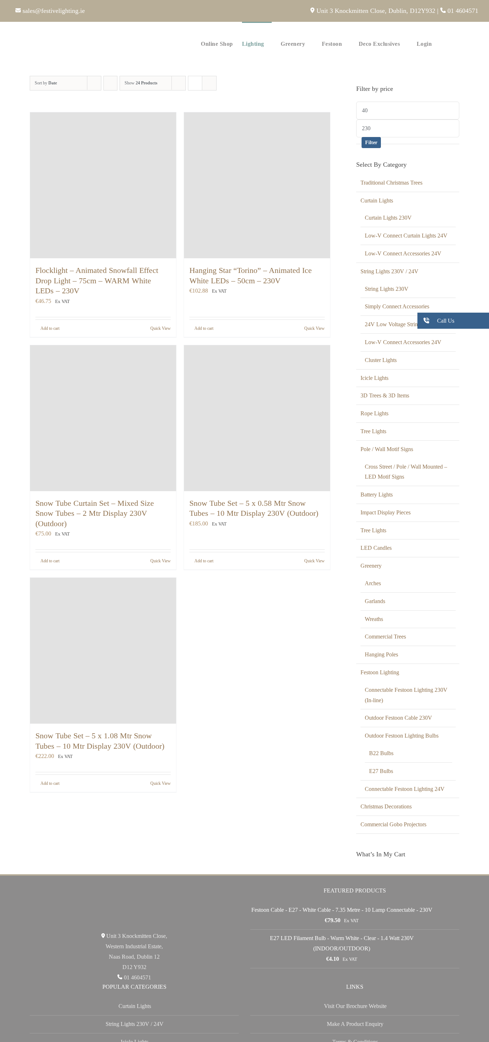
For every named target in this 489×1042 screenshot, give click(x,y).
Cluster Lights (381, 360)
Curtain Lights (376, 200)
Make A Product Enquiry (355, 1024)
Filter (371, 142)
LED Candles (376, 548)
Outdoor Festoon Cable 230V (398, 718)
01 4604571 (462, 10)
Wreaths (374, 619)
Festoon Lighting (379, 672)
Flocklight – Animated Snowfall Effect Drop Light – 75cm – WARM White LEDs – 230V (96, 280)
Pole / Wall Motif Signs (386, 449)
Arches (373, 583)
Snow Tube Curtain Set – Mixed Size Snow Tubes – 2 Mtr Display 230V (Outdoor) (94, 513)
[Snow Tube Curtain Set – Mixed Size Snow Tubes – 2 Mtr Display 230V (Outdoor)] (103, 418)
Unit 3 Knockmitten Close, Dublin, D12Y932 (375, 10)
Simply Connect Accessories (397, 306)
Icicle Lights (374, 378)
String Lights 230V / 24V (389, 271)
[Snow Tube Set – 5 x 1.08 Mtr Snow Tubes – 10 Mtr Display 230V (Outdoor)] (103, 651)
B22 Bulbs (381, 753)
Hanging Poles (381, 654)
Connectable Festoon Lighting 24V (405, 789)
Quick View (160, 328)
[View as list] (209, 83)
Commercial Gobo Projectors (393, 824)
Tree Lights (373, 431)
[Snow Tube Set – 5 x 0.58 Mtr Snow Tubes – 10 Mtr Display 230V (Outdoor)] (257, 418)
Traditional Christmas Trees (391, 183)
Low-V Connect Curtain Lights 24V (406, 236)
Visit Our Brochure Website (355, 1006)
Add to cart (49, 328)
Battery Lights (376, 494)
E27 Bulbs (381, 771)
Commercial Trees (385, 636)
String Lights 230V (386, 289)
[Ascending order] (110, 83)
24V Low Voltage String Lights (400, 324)
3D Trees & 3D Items (384, 395)
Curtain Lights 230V (388, 218)
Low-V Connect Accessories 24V (403, 253)
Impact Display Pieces (385, 512)
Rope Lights (374, 413)
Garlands (375, 601)
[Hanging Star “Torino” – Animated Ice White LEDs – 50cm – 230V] (257, 185)
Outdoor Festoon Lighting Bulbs (402, 736)
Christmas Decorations (386, 806)
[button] (467, 43)
